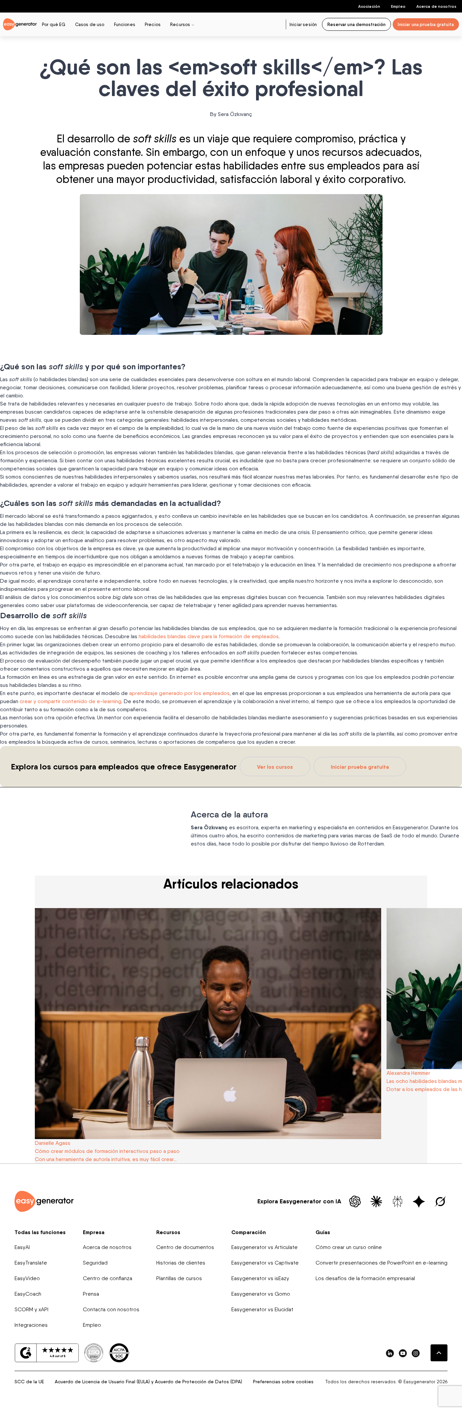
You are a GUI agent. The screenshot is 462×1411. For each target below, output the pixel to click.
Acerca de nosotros (436, 6)
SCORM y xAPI (31, 1309)
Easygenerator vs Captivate (265, 1262)
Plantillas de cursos (179, 1278)
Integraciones (31, 1325)
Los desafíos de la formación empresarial (365, 1278)
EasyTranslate (31, 1262)
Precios (153, 24)
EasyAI (22, 1247)
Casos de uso (90, 24)
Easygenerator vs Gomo (260, 1294)
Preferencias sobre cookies (283, 1381)
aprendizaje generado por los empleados (179, 693)
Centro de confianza (107, 1278)
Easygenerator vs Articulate (264, 1247)
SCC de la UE (29, 1381)
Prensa (91, 1294)
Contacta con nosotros (111, 1309)
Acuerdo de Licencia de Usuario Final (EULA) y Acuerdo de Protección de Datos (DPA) (148, 1381)
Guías (323, 1232)
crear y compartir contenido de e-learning (70, 701)
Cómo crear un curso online (349, 1247)
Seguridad (95, 1262)
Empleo (398, 6)
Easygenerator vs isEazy (260, 1278)
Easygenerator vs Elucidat (262, 1309)
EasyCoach (28, 1294)
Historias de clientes (180, 1262)
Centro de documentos (185, 1247)
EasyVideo (27, 1278)
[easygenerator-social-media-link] (390, 1353)
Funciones (124, 24)
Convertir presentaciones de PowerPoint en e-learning (381, 1262)
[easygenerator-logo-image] (20, 24)
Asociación (369, 6)
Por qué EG (54, 24)
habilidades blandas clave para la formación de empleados (209, 636)
